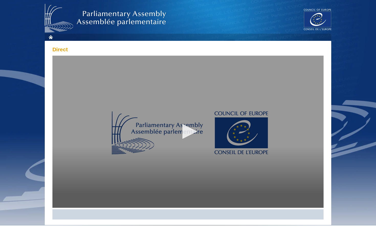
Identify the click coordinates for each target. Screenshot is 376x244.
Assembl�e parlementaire (106, 18)
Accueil (50, 37)
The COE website (317, 19)
